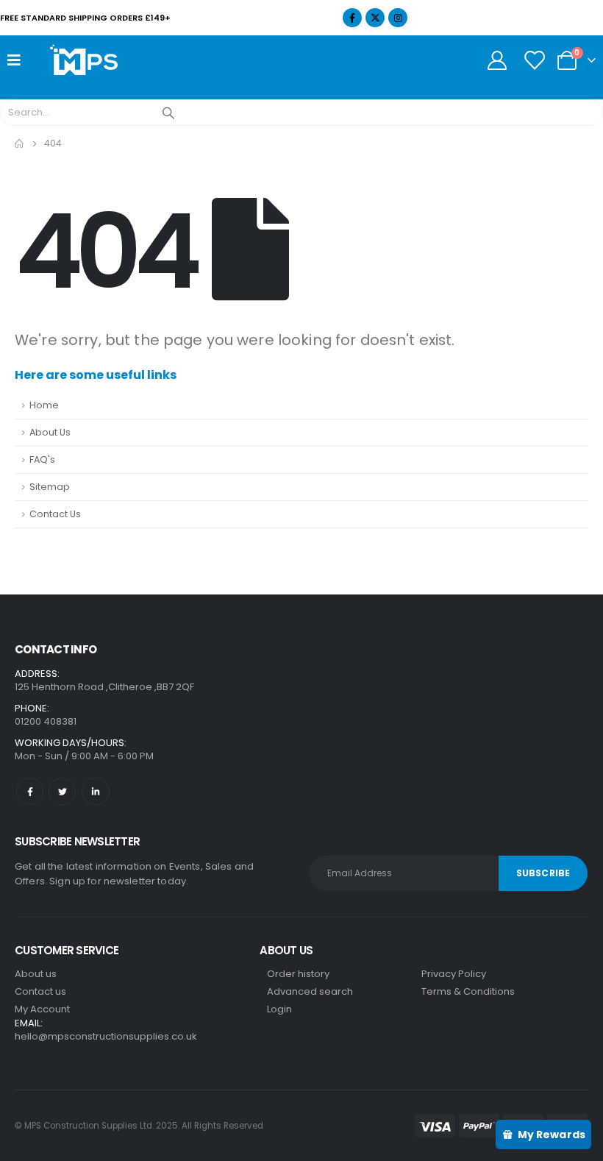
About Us (50, 432)
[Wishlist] (534, 60)
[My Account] (496, 60)
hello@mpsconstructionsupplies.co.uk (106, 1036)
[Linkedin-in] (95, 791)
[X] (375, 17)
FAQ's (42, 459)
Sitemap (49, 486)
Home (44, 405)
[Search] (168, 112)
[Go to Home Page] (19, 143)
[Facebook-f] (29, 791)
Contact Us (55, 514)
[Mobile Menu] (18, 60)
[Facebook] (352, 17)
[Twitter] (62, 791)
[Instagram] (397, 17)
